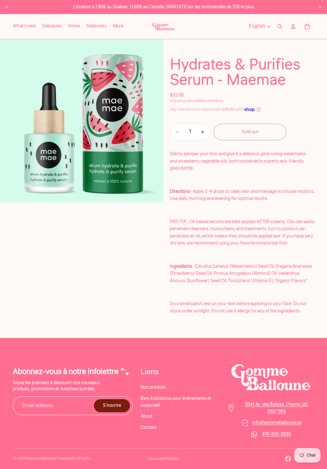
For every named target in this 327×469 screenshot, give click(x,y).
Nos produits (153, 387)
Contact (148, 427)
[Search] (280, 26)
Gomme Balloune (41, 458)
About (147, 416)
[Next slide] (320, 7)
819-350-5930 (276, 434)
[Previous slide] (7, 7)
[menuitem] (118, 26)
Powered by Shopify (73, 458)
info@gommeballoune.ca (276, 423)
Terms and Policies (163, 459)
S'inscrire (112, 405)
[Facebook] (288, 459)
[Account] (293, 26)
